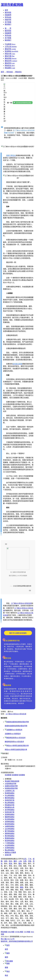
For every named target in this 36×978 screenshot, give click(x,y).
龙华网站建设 (9, 810)
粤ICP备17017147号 (7, 939)
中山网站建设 (9, 795)
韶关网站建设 (9, 824)
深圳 (5, 861)
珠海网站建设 (9, 793)
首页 (6, 10)
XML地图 (11, 932)
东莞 (24, 861)
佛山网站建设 (9, 850)
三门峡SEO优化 (16, 603)
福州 (20, 863)
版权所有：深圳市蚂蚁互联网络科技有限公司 (17, 941)
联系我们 (8, 24)
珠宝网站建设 (9, 840)
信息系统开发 (9, 812)
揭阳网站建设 (9, 833)
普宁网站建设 (9, 831)
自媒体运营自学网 (11, 786)
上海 (20, 861)
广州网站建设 (9, 843)
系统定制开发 (9, 800)
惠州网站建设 (9, 836)
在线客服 (8, 775)
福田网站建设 (9, 817)
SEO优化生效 (27, 603)
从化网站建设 (9, 845)
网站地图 (4, 932)
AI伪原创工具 (9, 791)
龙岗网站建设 (9, 814)
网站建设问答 (9, 805)
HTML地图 (19, 932)
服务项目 (8, 12)
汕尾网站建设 (9, 826)
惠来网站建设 (9, 838)
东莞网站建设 (9, 848)
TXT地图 (27, 932)
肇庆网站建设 (9, 798)
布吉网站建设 (9, 819)
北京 (24, 859)
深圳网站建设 (9, 821)
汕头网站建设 (9, 829)
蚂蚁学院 (8, 19)
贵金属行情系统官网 (12, 781)
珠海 (10, 863)
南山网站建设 (9, 802)
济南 (29, 861)
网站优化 (18, 72)
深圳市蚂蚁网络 (12, 4)
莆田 (21, 887)
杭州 (10, 861)
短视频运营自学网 (11, 788)
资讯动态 (8, 17)
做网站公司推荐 (10, 852)
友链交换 (8, 855)
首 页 (8, 28)
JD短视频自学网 (10, 783)
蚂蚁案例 (8, 15)
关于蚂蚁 (8, 22)
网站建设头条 (9, 807)
